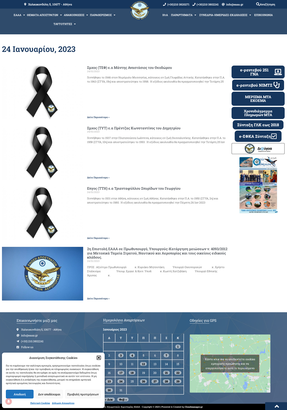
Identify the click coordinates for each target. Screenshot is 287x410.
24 (120, 381)
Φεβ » (123, 399)
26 (143, 381)
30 (109, 390)
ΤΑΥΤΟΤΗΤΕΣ (62, 24)
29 (177, 381)
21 (166, 373)
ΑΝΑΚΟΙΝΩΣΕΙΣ (74, 15)
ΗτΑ (165, 15)
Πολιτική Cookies (40, 403)
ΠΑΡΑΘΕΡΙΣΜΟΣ (101, 15)
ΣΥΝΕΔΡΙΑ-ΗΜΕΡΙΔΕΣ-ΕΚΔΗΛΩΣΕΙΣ (223, 15)
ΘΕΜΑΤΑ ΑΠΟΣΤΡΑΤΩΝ (42, 15)
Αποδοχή (20, 394)
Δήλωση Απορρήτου (63, 403)
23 (109, 381)
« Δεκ (109, 399)
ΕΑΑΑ (17, 15)
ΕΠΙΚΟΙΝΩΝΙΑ (263, 15)
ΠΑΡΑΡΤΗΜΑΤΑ (182, 15)
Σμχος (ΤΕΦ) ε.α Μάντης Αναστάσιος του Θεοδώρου (129, 67)
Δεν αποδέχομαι (49, 394)
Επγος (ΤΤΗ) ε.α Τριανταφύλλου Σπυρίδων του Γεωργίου (134, 188)
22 (177, 373)
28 (166, 381)
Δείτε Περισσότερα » (98, 117)
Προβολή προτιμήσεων (83, 394)
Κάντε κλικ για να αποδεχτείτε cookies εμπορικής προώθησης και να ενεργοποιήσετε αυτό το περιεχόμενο (230, 363)
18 (132, 373)
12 (143, 364)
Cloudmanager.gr (194, 406)
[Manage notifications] (8, 401)
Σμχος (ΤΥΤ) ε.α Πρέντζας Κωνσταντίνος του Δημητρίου (134, 128)
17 (120, 373)
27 (155, 381)
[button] (99, 358)
